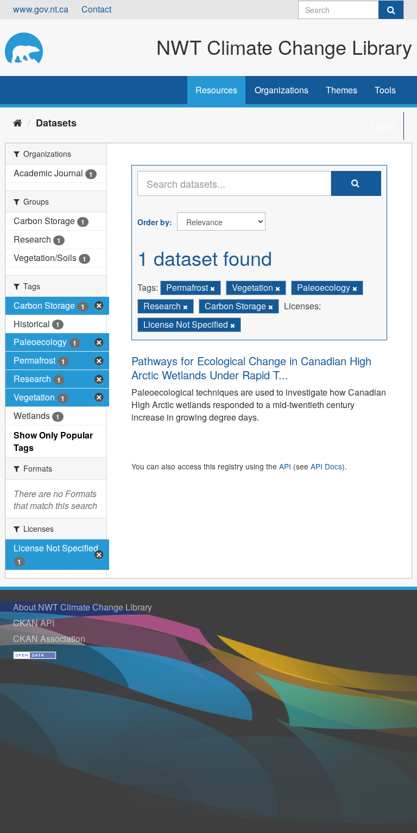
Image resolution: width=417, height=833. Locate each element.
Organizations (281, 90)
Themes (341, 90)
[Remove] (212, 288)
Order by (153, 222)
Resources (216, 90)
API (285, 466)
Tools (385, 90)
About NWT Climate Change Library (82, 607)
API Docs (326, 466)
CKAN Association (49, 638)
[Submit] (390, 10)
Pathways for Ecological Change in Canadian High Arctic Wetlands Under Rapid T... (251, 368)
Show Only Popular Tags (53, 441)
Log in (384, 125)
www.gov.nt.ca (40, 9)
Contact (96, 9)
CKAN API (33, 622)
